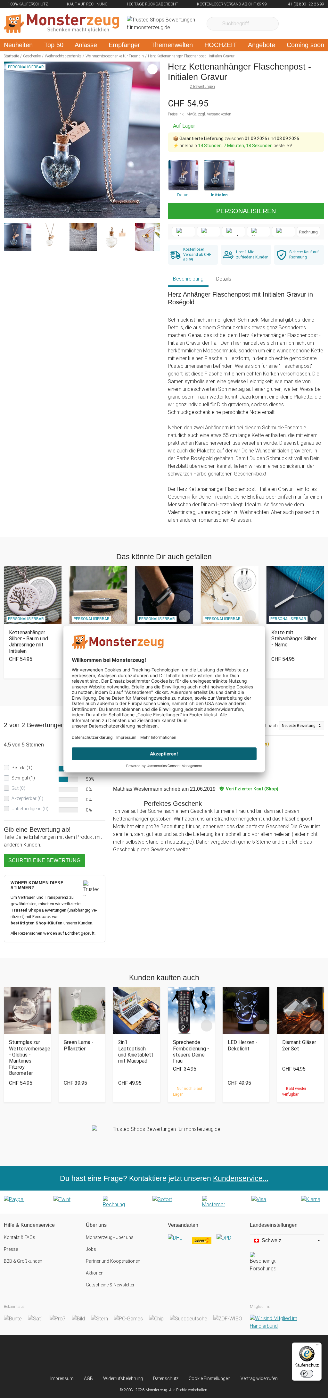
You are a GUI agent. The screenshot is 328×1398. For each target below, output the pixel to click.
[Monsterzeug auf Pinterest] (176, 1355)
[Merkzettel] (292, 23)
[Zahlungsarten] (164, 1202)
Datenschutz (165, 1378)
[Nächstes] (154, 139)
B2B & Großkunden (23, 1261)
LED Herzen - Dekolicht (243, 1045)
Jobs (91, 1249)
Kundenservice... (240, 1178)
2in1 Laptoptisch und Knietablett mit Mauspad (135, 1051)
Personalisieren (246, 211)
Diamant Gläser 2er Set (299, 1045)
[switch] (306, 1373)
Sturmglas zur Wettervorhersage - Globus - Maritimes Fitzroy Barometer (27, 1057)
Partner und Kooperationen (113, 1261)
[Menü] (318, 1346)
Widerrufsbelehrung (123, 1378)
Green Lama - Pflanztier (79, 1045)
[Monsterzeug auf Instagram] (127, 1355)
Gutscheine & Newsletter (110, 1284)
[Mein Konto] (310, 23)
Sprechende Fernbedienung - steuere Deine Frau (191, 1051)
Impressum (62, 1378)
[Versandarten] (205, 1243)
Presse (11, 1249)
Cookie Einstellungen (209, 1378)
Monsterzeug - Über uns (110, 1237)
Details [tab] (223, 279)
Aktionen (94, 1273)
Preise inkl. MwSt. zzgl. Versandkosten (199, 114)
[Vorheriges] (10, 139)
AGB (88, 1378)
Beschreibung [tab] (188, 279)
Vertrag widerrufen (259, 1378)
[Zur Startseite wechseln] (61, 23)
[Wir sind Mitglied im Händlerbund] (287, 1322)
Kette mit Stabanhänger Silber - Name (293, 638)
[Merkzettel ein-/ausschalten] (152, 209)
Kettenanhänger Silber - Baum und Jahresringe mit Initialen (28, 641)
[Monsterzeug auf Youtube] (201, 1355)
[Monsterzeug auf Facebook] (151, 1355)
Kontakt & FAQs (19, 1237)
